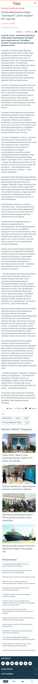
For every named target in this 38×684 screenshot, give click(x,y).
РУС (14, 681)
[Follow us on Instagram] (16, 663)
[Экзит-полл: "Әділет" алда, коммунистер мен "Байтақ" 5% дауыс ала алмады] (19, 443)
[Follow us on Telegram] (21, 663)
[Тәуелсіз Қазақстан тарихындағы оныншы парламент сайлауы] (19, 474)
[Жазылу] (30, 663)
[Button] (20, 32)
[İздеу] (32, 681)
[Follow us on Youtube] (12, 663)
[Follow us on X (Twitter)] (7, 663)
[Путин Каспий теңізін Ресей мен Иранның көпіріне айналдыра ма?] (19, 533)
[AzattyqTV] (23, 681)
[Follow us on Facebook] (3, 663)
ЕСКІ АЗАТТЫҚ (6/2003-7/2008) (12, 8)
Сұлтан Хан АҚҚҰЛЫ (8, 23)
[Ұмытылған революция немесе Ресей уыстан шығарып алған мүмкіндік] (19, 502)
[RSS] (25, 663)
